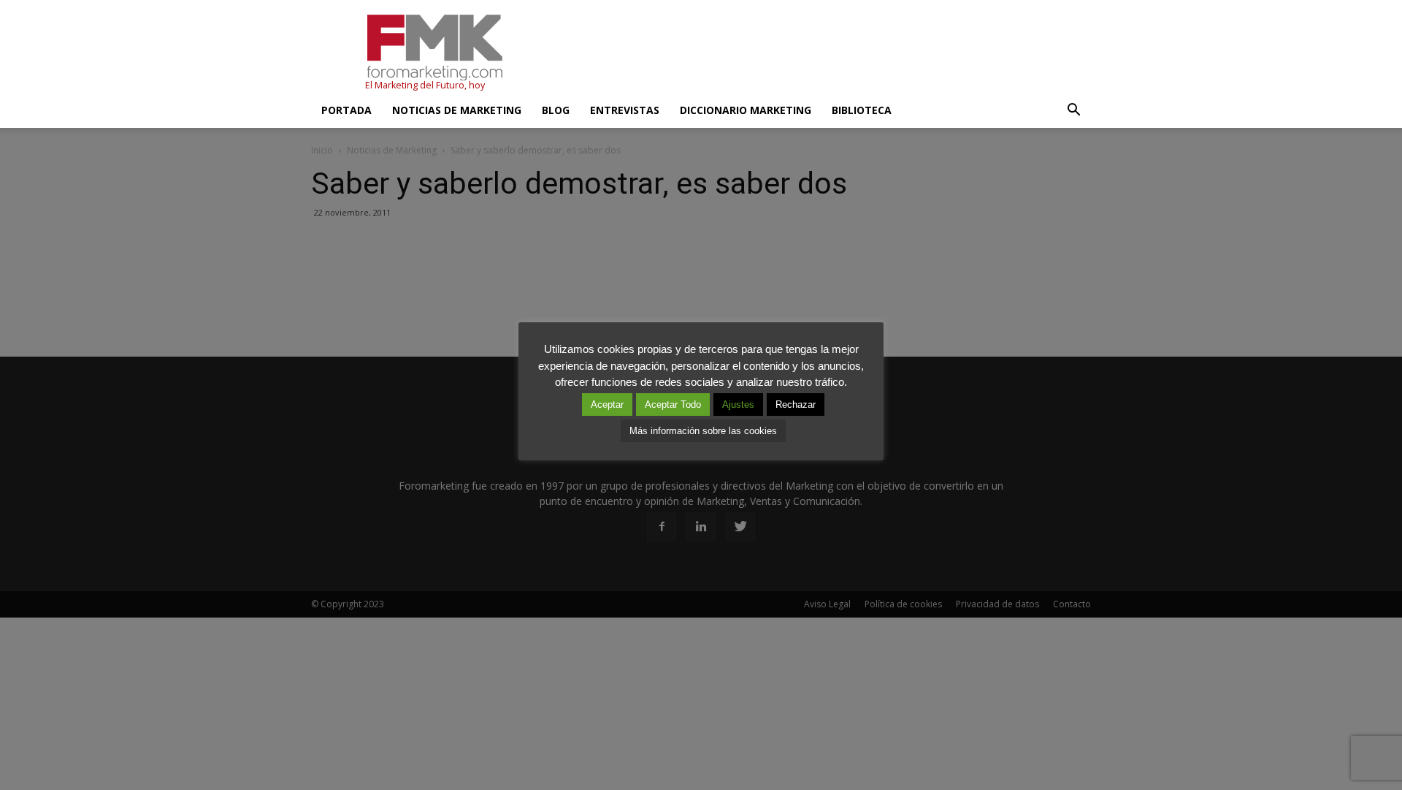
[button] (1073, 110)
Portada (346, 110)
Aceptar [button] (607, 404)
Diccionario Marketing (745, 110)
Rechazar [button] (795, 404)
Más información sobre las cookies (703, 430)
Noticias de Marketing (456, 110)
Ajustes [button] (738, 404)
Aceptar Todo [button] (673, 404)
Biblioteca (862, 110)
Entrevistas (624, 110)
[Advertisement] (825, 53)
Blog (556, 110)
